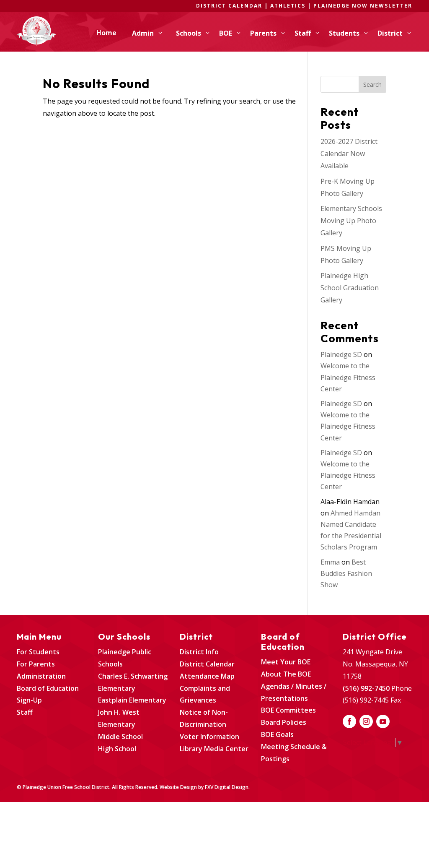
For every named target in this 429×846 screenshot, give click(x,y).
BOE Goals (277, 734)
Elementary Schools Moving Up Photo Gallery (351, 220)
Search (372, 85)
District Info (199, 651)
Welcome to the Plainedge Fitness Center (347, 377)
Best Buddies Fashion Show (346, 573)
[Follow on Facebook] (349, 721)
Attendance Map (207, 676)
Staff (25, 712)
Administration (41, 676)
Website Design (178, 787)
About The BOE (286, 674)
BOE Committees (288, 710)
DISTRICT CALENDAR (229, 5)
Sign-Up (29, 700)
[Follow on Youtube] (383, 721)
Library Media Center (214, 748)
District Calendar (207, 664)
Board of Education (48, 688)
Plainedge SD (341, 354)
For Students (38, 651)
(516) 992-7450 (366, 688)
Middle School (120, 736)
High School (117, 748)
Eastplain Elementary (132, 700)
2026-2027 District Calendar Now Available (348, 153)
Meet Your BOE (285, 661)
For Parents (36, 664)
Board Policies (283, 722)
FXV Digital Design (226, 787)
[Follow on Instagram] (366, 721)
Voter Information (209, 736)
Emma (330, 562)
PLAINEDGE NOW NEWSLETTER (362, 5)
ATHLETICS (289, 5)
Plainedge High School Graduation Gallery (349, 288)
